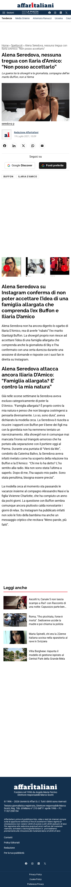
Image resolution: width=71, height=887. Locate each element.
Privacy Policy (35, 874)
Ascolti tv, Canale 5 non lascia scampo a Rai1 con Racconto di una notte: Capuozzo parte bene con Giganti (47, 603)
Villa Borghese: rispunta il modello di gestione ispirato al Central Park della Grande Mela (47, 655)
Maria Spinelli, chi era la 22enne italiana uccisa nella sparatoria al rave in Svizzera (48, 637)
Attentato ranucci (42, 18)
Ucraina (59, 18)
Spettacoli (17, 45)
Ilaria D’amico (27, 176)
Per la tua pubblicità (14, 853)
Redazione (9, 847)
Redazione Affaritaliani (26, 132)
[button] (64, 268)
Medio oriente (22, 18)
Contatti (8, 837)
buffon (8, 176)
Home (5, 45)
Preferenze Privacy (35, 884)
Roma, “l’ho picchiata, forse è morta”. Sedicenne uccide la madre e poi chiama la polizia (46, 620)
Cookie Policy (36, 879)
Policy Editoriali (11, 842)
